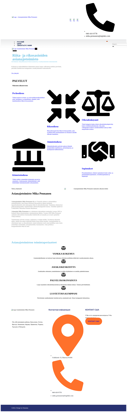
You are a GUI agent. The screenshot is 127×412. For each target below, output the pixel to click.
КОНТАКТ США (93, 321)
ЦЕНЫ (19, 44)
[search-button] (113, 46)
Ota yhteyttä (15, 73)
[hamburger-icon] (107, 41)
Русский (20, 42)
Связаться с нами (24, 45)
